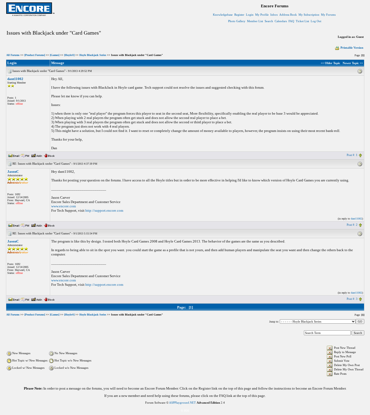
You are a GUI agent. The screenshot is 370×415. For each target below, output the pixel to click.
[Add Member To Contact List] (37, 155)
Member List (255, 21)
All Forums (13, 55)
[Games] (54, 55)
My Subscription (308, 14)
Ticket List (302, 21)
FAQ (291, 21)
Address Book (288, 14)
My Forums (328, 14)
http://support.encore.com (104, 210)
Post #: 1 (352, 155)
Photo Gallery (236, 21)
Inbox (274, 14)
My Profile (262, 14)
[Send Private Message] (25, 155)
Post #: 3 (352, 298)
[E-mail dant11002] (14, 155)
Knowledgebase (223, 14)
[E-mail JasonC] (14, 224)
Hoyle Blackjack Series (92, 55)
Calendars (281, 21)
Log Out (316, 21)
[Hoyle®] (69, 55)
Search (269, 21)
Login (250, 14)
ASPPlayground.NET (182, 402)
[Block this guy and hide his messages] (49, 155)
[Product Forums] (34, 55)
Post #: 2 (352, 224)
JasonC (13, 172)
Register (239, 14)
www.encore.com (63, 206)
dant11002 (15, 79)
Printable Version (351, 47)
